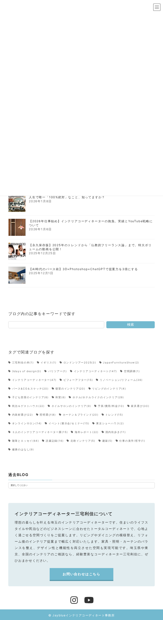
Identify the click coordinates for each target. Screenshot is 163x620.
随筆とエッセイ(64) (25, 440)
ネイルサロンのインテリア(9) (71, 406)
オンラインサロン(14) (27, 423)
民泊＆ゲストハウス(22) (28, 406)
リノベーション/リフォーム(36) (121, 379)
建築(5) (107, 440)
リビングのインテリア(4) (109, 388)
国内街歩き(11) (115, 432)
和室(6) (60, 397)
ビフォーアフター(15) (78, 379)
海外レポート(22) (86, 432)
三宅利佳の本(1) (23, 362)
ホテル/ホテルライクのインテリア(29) (98, 397)
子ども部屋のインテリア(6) (30, 397)
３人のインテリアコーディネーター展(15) (40, 432)
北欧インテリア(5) (82, 440)
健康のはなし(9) (23, 449)
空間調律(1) (132, 371)
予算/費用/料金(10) (111, 406)
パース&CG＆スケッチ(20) (30, 388)
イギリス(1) (48, 362)
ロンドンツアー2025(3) (79, 362)
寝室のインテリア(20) (70, 388)
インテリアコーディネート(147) (95, 371)
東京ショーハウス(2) (110, 423)
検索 (130, 324)
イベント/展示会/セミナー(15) (69, 423)
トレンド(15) (114, 414)
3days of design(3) (26, 371)
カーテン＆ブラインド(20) (80, 414)
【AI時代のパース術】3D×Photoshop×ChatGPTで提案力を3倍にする (83, 269)
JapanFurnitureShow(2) (121, 362)
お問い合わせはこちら (81, 574)
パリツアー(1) (57, 371)
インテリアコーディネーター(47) (34, 379)
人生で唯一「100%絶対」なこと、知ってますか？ (67, 197)
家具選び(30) (140, 406)
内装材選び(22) (22, 414)
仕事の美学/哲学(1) (132, 440)
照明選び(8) (48, 414)
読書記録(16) (54, 440)
